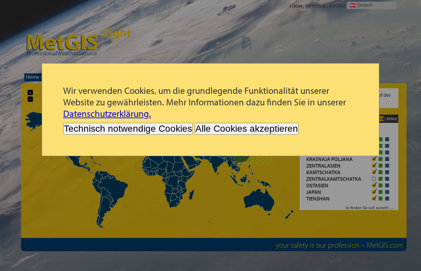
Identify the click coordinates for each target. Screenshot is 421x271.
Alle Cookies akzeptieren (246, 128)
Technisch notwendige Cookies (128, 128)
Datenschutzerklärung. (107, 113)
